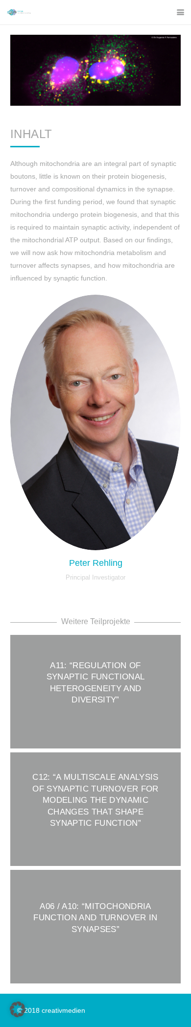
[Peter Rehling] (95, 422)
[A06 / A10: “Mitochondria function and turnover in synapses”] (95, 926)
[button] (180, 12)
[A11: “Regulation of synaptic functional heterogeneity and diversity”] (95, 691)
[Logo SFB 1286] (19, 12)
